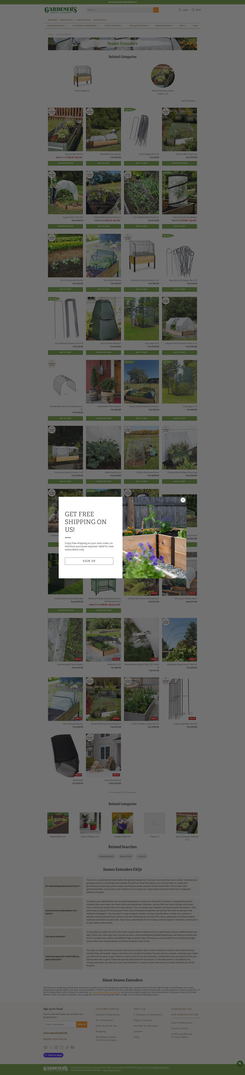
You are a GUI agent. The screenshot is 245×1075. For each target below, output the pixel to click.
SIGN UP (89, 561)
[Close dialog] (183, 500)
